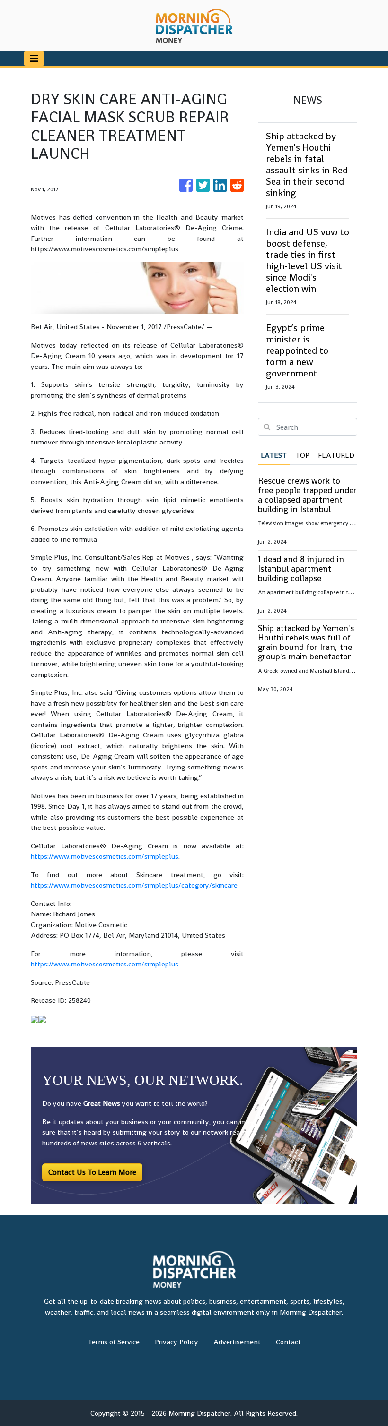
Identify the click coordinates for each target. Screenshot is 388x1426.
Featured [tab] (336, 455)
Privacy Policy (176, 1341)
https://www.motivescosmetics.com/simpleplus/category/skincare (134, 884)
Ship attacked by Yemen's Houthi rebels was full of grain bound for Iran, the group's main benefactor (306, 642)
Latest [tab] (274, 455)
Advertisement (237, 1341)
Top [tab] (302, 455)
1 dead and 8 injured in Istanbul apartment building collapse (301, 568)
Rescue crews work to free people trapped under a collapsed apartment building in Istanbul (307, 494)
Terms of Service (114, 1341)
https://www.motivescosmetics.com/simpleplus (104, 856)
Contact (288, 1341)
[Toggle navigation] (34, 58)
